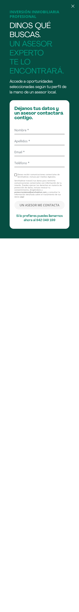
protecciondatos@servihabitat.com (30, 192)
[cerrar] (39, 7)
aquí (22, 196)
